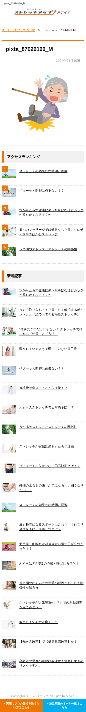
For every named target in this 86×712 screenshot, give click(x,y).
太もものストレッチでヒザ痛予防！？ (46, 407)
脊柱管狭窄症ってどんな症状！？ (43, 388)
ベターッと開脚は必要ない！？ (41, 190)
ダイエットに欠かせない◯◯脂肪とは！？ (49, 466)
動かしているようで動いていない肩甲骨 (48, 349)
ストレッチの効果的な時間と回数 (43, 171)
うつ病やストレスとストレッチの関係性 (48, 249)
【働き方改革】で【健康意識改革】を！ (48, 641)
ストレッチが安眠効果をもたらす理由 (46, 446)
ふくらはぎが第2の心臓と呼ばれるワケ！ (49, 563)
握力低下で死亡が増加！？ (38, 622)
